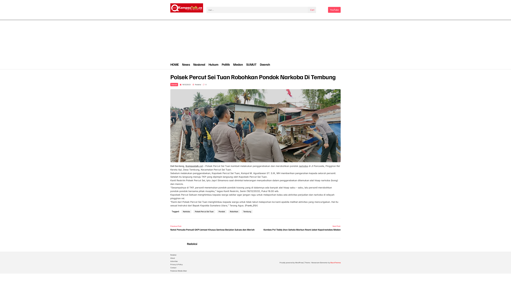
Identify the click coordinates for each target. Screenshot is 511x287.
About (172, 258)
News (186, 64)
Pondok (222, 211)
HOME (174, 64)
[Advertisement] (255, 40)
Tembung (247, 211)
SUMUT (251, 64)
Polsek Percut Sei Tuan (204, 211)
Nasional (199, 64)
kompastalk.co (194, 166)
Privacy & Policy (176, 264)
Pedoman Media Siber (178, 271)
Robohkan (234, 211)
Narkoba (186, 211)
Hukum (213, 64)
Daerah (265, 64)
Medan (238, 64)
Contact (173, 268)
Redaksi (198, 85)
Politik (226, 64)
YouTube (334, 10)
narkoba (303, 166)
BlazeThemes (335, 263)
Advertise (174, 261)
